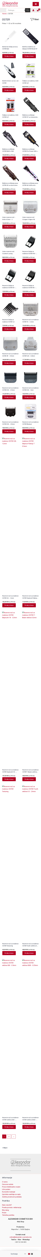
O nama (4, 1182)
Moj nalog (5, 1210)
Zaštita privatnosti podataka (12, 1197)
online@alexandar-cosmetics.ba (21, 1237)
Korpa (4, 1213)
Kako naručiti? (7, 1205)
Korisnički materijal (8, 1192)
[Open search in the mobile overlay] (18, 10)
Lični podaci (6, 1189)
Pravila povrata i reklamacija (11, 1207)
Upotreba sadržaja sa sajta (11, 1194)
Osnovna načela (7, 1184)
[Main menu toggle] (36, 4)
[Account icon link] (33, 10)
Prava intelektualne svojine (11, 1187)
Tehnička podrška (8, 1215)
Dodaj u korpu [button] (9, 56)
